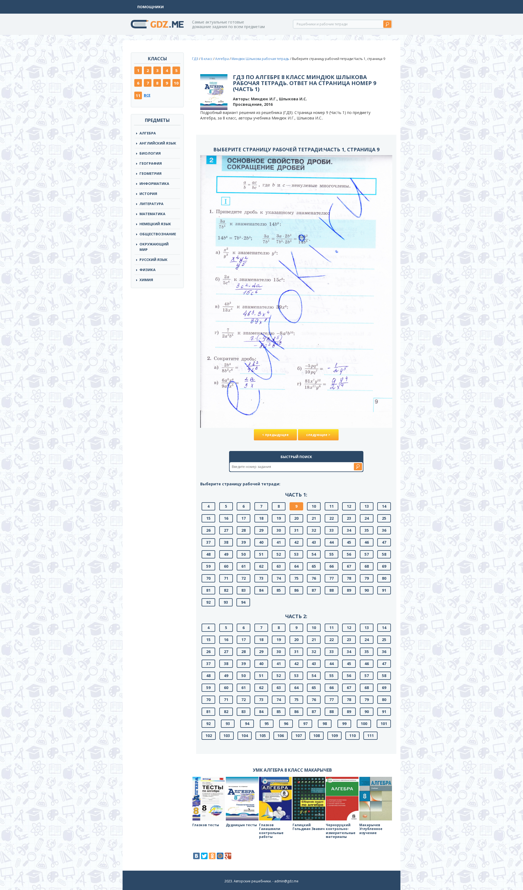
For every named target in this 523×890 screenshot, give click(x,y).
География (150, 163)
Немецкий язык (155, 223)
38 (226, 542)
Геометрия (150, 173)
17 (243, 518)
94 (243, 602)
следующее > (318, 434)
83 (243, 590)
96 (286, 723)
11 (138, 95)
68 (366, 566)
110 (352, 735)
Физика (147, 269)
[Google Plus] (228, 856)
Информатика (154, 183)
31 (296, 530)
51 (261, 554)
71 (226, 578)
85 (278, 590)
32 (314, 530)
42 (296, 542)
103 (226, 735)
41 (278, 542)
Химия (146, 279)
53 (296, 554)
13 (366, 506)
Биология (150, 153)
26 (208, 530)
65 (314, 566)
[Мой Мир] (220, 856)
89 (349, 590)
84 (261, 590)
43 (314, 542)
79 (366, 578)
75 (296, 578)
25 (384, 518)
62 (261, 566)
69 (384, 566)
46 (366, 542)
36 (384, 530)
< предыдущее (275, 434)
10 (176, 83)
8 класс (206, 58)
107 (298, 735)
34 (349, 530)
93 (226, 602)
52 (278, 554)
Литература (151, 203)
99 (344, 723)
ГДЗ (195, 58)
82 (226, 590)
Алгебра (147, 133)
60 (226, 566)
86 (296, 590)
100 (364, 723)
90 (366, 590)
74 (278, 578)
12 (349, 506)
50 (243, 554)
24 (366, 518)
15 (208, 518)
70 (208, 578)
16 (226, 518)
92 (208, 602)
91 (384, 590)
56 (349, 554)
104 (244, 735)
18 (261, 518)
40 (261, 542)
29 (261, 530)
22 (331, 518)
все (147, 95)
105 (262, 735)
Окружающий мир (154, 247)
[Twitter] (204, 856)
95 (266, 723)
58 (384, 554)
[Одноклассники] (212, 856)
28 (243, 530)
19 (278, 518)
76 (314, 578)
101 (384, 723)
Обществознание (157, 233)
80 (384, 578)
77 (331, 578)
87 (314, 590)
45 (349, 542)
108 (316, 735)
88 (331, 590)
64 (296, 566)
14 (384, 506)
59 (208, 566)
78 (349, 578)
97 (305, 723)
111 (370, 735)
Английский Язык (157, 143)
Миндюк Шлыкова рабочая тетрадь (260, 58)
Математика (152, 213)
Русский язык (153, 259)
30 (278, 530)
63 (278, 566)
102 (208, 735)
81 (208, 590)
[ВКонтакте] (196, 856)
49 (226, 554)
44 (331, 542)
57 (366, 554)
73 (261, 578)
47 (384, 542)
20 (296, 518)
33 (331, 530)
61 (243, 566)
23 (349, 518)
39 (243, 542)
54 (314, 554)
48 (208, 554)
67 (349, 566)
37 (208, 542)
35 (366, 530)
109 (334, 735)
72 (243, 578)
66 (331, 566)
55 (331, 554)
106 (280, 735)
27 (226, 530)
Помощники (150, 6)
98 (325, 723)
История (148, 193)
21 (314, 518)
